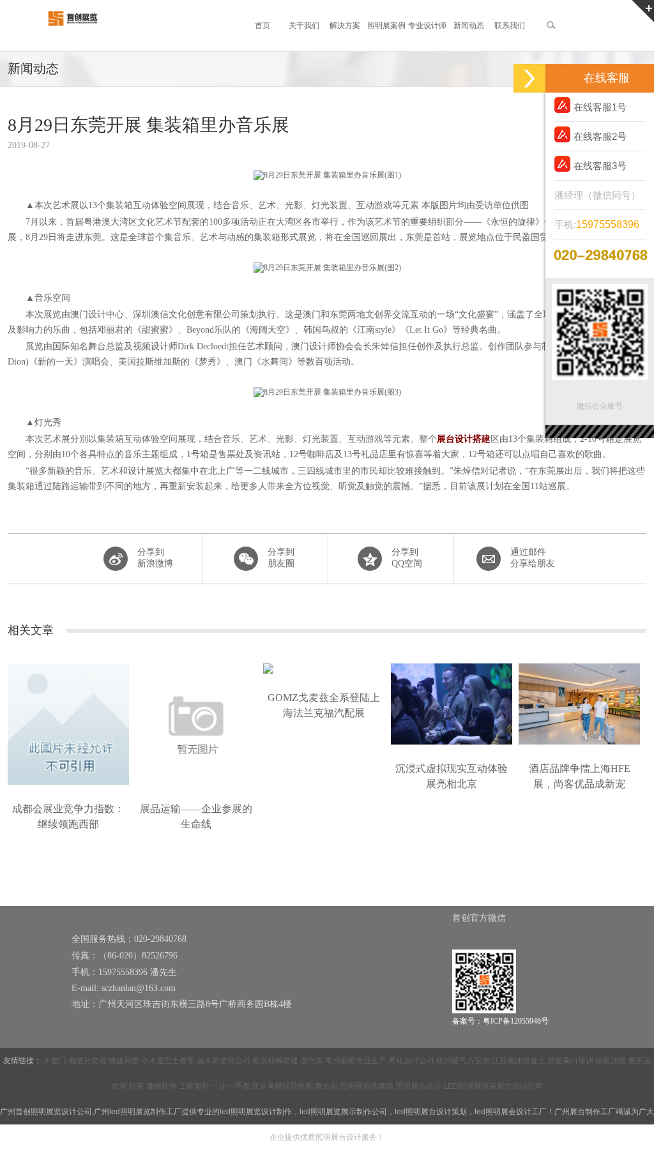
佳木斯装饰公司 (223, 1060)
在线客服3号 (600, 165)
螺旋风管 (124, 1060)
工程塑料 (194, 1086)
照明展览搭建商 (366, 1086)
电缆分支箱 (87, 1060)
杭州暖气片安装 (463, 1060)
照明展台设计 (418, 1086)
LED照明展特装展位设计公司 (493, 1086)
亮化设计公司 (411, 1060)
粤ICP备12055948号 (516, 1021)
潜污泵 (311, 1060)
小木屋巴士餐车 (168, 1060)
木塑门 (54, 1060)
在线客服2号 (600, 136)
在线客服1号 (600, 107)
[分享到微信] (264, 559)
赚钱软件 (161, 1086)
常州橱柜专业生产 (355, 1060)
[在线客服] (529, 78)
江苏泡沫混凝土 (518, 1060)
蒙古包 (326, 1086)
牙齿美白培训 (570, 1060)
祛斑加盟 (610, 1060)
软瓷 (136, 1086)
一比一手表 (230, 1086)
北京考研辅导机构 (282, 1086)
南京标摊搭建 (275, 1060)
